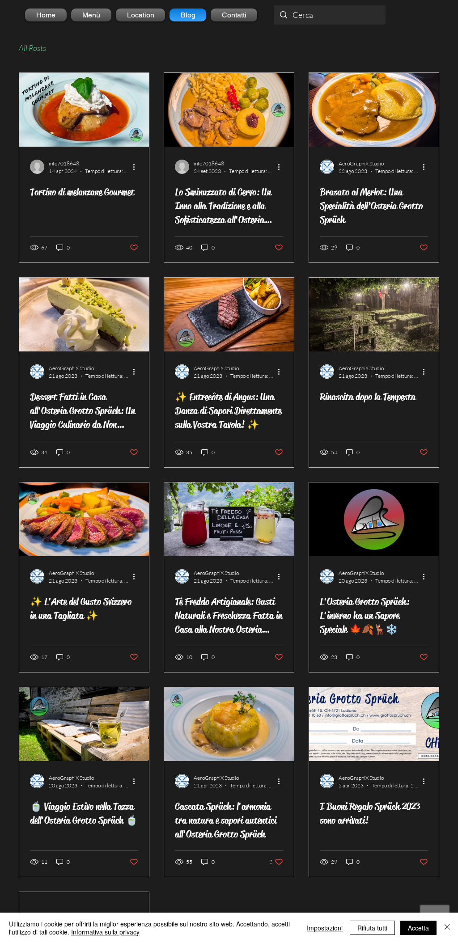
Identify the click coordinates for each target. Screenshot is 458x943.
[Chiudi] (447, 928)
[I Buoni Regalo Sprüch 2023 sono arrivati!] (374, 724)
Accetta (418, 927)
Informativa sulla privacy (105, 931)
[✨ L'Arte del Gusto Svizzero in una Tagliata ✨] (84, 519)
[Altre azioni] (136, 166)
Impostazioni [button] (325, 927)
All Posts (32, 48)
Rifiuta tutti (372, 927)
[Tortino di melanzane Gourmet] (84, 110)
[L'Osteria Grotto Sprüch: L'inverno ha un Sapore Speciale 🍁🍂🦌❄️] (374, 519)
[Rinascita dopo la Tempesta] (374, 314)
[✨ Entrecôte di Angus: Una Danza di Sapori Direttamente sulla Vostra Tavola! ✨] (229, 314)
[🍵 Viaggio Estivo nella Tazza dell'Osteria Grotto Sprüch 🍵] (84, 724)
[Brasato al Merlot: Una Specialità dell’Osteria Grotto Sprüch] (374, 110)
